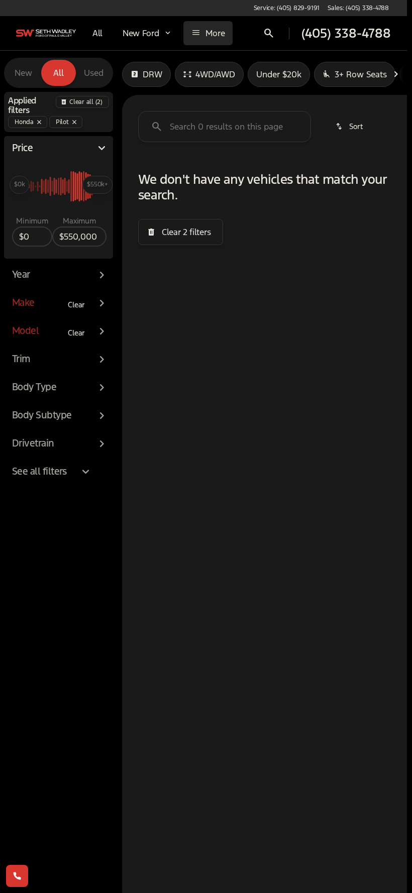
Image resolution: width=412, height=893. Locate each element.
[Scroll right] (396, 74)
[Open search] (269, 33)
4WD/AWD (215, 74)
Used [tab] (94, 72)
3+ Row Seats (361, 74)
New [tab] (23, 72)
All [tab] (58, 72)
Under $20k (278, 74)
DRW (152, 74)
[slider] (19, 185)
